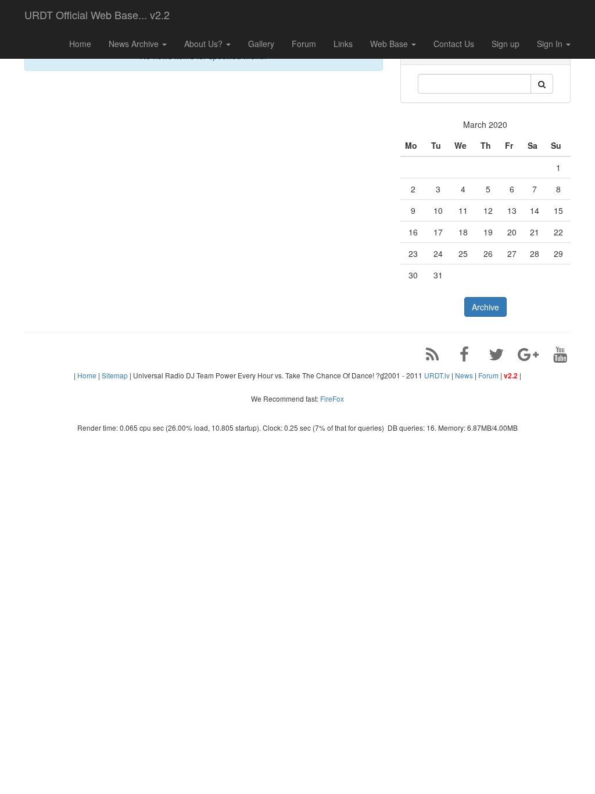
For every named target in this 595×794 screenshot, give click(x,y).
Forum (488, 375)
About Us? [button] (204, 43)
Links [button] (343, 43)
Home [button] (80, 43)
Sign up (505, 43)
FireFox (332, 398)
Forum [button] (304, 43)
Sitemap (115, 375)
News (464, 375)
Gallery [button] (261, 43)
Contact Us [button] (453, 43)
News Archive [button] (135, 43)
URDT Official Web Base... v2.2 (97, 14)
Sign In (551, 43)
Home (86, 375)
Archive (485, 307)
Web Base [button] (390, 43)
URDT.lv (437, 375)
